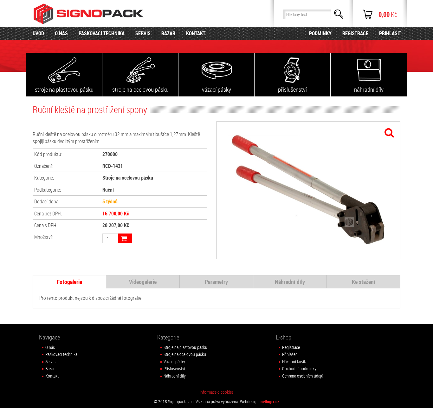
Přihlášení (290, 354)
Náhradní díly (175, 376)
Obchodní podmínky (299, 368)
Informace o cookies (217, 392)
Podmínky (320, 33)
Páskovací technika (61, 354)
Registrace (291, 347)
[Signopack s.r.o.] (89, 13)
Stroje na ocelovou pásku (185, 354)
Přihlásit (390, 33)
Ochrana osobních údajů (302, 376)
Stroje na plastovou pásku (185, 347)
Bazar (50, 368)
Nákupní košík (294, 362)
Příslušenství (174, 368)
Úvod (38, 33)
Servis (50, 362)
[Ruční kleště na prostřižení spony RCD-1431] (308, 190)
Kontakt (52, 376)
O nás (50, 347)
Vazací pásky (174, 362)
